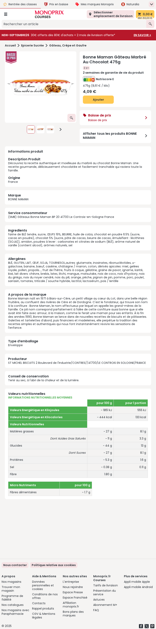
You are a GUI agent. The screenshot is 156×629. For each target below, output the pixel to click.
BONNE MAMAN (18, 199)
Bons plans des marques (73, 613)
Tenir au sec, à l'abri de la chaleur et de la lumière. (43, 380)
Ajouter (98, 100)
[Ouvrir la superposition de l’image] (71, 118)
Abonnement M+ (105, 605)
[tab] (40, 87)
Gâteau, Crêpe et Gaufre (68, 45)
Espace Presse (73, 592)
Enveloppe (15, 345)
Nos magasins (11, 582)
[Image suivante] (60, 129)
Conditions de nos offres (45, 596)
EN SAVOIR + (142, 35)
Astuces (99, 600)
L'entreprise (71, 582)
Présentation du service (104, 592)
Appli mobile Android (138, 587)
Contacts (39, 603)
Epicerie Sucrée (32, 45)
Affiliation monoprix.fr (71, 605)
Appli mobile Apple (137, 582)
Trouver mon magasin (11, 589)
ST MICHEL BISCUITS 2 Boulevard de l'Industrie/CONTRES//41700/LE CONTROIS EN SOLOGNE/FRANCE (77, 363)
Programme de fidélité (12, 598)
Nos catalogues (13, 605)
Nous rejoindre (73, 587)
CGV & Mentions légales (43, 615)
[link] (53, 565)
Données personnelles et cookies (43, 585)
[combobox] (73, 23)
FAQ (96, 610)
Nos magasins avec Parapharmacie (15, 612)
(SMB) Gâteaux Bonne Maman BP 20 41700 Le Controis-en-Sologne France (61, 217)
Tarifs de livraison (105, 585)
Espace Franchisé (75, 598)
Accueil (10, 45)
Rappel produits (43, 608)
